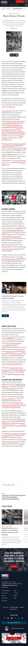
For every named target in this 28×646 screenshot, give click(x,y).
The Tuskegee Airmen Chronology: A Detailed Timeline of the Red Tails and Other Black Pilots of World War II (14, 405)
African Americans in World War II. (13, 398)
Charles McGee (7, 345)
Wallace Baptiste (10, 351)
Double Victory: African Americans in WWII (12, 258)
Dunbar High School (20, 370)
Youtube (11, 618)
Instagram (8, 618)
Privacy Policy (5, 598)
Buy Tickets (5, 607)
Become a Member (14, 607)
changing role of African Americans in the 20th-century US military (14, 425)
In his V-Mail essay (6, 111)
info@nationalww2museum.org (9, 585)
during (19, 148)
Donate (22, 607)
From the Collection (14, 13)
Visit (10, 5)
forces (3, 162)
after (25, 148)
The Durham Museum (19, 134)
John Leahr (9, 343)
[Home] (4, 3)
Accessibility (4, 600)
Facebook (4, 618)
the (21, 160)
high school (10, 154)
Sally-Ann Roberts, (13, 442)
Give (17, 5)
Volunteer (4, 595)
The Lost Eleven (10, 388)
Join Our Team (5, 593)
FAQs (15, 598)
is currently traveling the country (14, 125)
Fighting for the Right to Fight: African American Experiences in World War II (13, 122)
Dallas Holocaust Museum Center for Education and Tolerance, (13, 132)
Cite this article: (10, 485)
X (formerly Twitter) (15, 618)
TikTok (18, 618)
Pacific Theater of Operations (9, 497)
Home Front (5, 495)
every (13, 160)
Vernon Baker (9, 337)
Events (14, 5)
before (15, 148)
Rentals (15, 595)
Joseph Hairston (21, 349)
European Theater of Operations (17, 495)
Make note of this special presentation (14, 248)
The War (8, 8)
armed (24, 160)
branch (17, 160)
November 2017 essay (16, 353)
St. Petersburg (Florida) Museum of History (12, 128)
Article (25, 526)
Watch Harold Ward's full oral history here (12, 364)
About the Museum (6, 590)
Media (15, 590)
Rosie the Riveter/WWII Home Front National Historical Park (13, 236)
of (19, 160)
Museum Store (13, 609)
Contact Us (16, 593)
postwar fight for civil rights (8, 423)
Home (3, 8)
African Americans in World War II (10, 499)
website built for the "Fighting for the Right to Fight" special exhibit (13, 145)
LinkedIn (22, 618)
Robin (4, 442)
